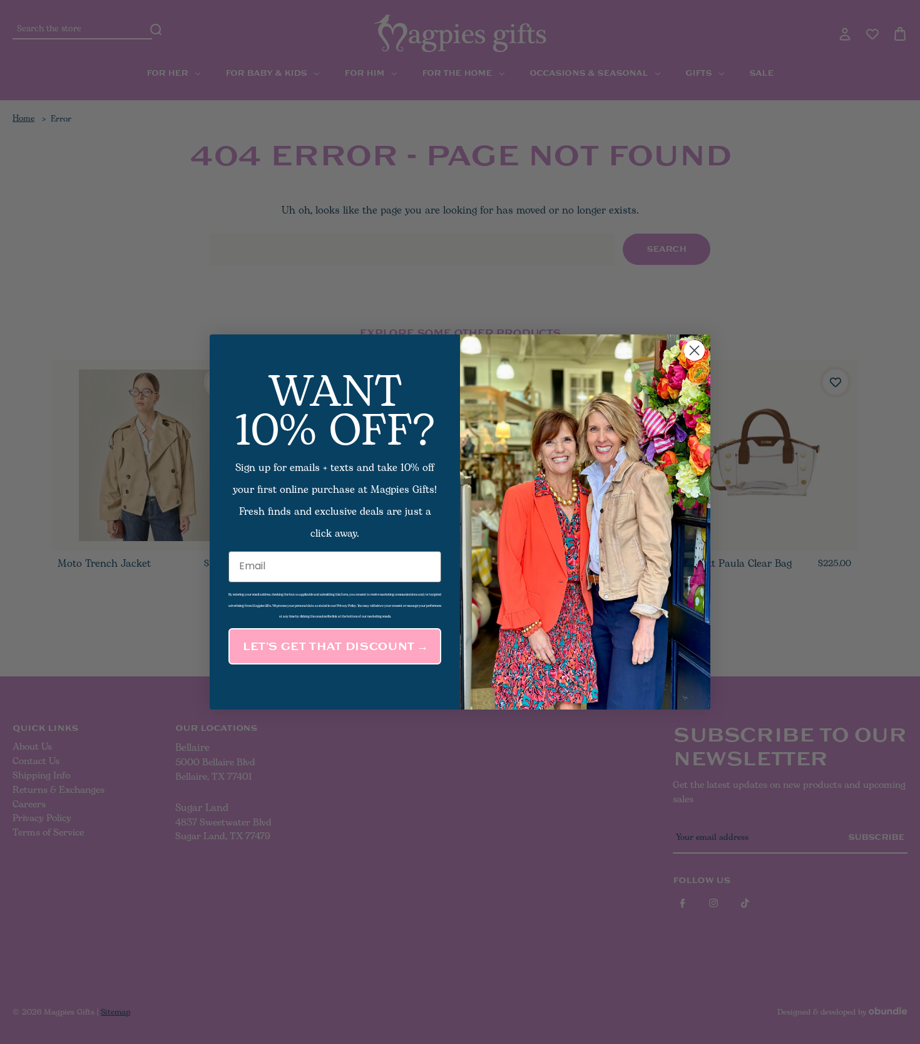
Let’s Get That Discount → (334, 646)
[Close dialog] (694, 350)
